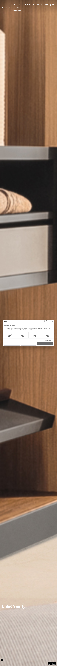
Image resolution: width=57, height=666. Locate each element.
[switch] (22, 336)
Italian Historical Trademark (17, 7)
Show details (48, 340)
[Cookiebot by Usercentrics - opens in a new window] (45, 321)
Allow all (44, 343)
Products (28, 4)
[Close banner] (52, 321)
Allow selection (29, 343)
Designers (37, 4)
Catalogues (49, 4)
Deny (12, 343)
